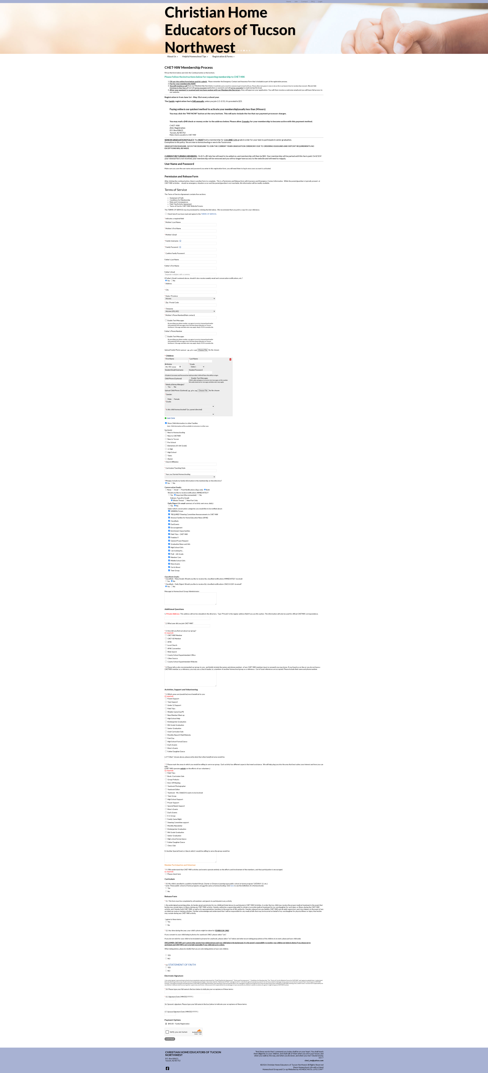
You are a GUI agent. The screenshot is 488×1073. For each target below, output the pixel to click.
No (175, 387)
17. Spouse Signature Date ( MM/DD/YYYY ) (181, 1012)
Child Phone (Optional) (173, 379)
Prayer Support (173, 803)
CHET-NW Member (174, 635)
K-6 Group (171, 816)
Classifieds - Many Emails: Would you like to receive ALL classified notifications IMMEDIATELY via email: (204, 579)
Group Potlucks (173, 780)
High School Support (175, 799)
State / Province (172, 296)
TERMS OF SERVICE (208, 214)
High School (171, 452)
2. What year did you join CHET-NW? (179, 623)
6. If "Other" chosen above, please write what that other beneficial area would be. (195, 757)
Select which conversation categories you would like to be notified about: (195, 509)
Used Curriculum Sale (175, 732)
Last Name (194, 359)
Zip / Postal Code (172, 302)
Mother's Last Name (173, 222)
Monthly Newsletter (174, 826)
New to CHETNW (174, 436)
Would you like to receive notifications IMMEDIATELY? (188, 493)
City (167, 290)
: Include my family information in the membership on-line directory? (194, 481)
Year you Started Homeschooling (178, 474)
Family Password (172, 247)
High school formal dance (176, 839)
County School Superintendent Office (181, 655)
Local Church (172, 645)
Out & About (175, 567)
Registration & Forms (223, 56)
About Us (172, 56)
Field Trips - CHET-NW (179, 534)
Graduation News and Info (180, 544)
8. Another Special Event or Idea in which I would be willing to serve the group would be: (197, 851)
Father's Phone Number (173, 331)
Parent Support (173, 699)
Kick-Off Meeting (173, 783)
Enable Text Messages (190, 323)
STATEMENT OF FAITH (182, 964)
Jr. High (170, 449)
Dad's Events (172, 745)
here (232, 886)
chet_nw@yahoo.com (314, 1060)
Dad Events (175, 524)
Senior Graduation (174, 728)
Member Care (176, 557)
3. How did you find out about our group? (180, 632)
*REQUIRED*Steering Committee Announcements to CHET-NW (194, 514)
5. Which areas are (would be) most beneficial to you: (185, 695)
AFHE (169, 642)
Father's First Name (172, 266)
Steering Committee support (178, 822)
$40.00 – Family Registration (178, 1024)
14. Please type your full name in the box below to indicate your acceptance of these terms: (199, 989)
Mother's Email (171, 235)
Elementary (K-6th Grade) (177, 446)
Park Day (170, 738)
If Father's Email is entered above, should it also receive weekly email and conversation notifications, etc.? (204, 278)
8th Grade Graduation (175, 725)
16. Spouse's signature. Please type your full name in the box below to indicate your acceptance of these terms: (206, 1004)
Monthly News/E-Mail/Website (179, 735)
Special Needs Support (176, 806)
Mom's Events (172, 748)
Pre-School (171, 442)
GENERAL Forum (177, 511)
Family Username (172, 241)
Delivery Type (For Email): (179, 498)
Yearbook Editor (173, 789)
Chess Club (171, 846)
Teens (169, 456)
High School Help (173, 718)
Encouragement (176, 528)
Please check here (174, 874)
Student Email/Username (174, 370)
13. (181, 964)
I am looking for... (177, 551)
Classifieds (175, 521)
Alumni (170, 459)
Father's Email (170, 272)
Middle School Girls (178, 561)
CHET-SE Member (174, 639)
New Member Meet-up (176, 715)
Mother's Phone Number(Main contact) (180, 315)
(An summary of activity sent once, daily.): (191, 503)
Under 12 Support (174, 705)
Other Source (172, 658)
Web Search (172, 652)
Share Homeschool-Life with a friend (308, 1067)
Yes (169, 387)
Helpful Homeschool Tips (195, 56)
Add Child (171, 418)
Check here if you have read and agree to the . (192, 214)
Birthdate (168, 364)
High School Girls (177, 547)
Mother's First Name (173, 228)
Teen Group (175, 571)
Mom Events (175, 564)
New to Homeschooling (176, 432)
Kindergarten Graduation (176, 722)
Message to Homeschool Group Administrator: (182, 591)
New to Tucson (173, 439)
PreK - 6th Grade (177, 554)
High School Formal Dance (177, 742)
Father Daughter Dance (176, 751)
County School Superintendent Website (182, 662)
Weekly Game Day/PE (175, 712)
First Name (170, 359)
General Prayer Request (179, 541)
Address (169, 284)
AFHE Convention (174, 648)
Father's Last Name (172, 260)
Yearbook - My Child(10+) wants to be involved (185, 793)
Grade (192, 364)
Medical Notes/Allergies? (175, 384)
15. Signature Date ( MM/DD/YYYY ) (179, 997)
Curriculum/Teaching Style (175, 468)
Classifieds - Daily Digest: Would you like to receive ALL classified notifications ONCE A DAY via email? (204, 584)
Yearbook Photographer (176, 786)
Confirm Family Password (175, 253)
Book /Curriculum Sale (175, 776)
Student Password (196, 370)
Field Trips (171, 709)
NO (169, 959)
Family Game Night (174, 819)
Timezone (169, 309)
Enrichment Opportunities (180, 531)
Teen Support (172, 702)
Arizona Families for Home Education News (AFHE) (189, 518)
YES (169, 955)
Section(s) (168, 430)
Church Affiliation (172, 462)
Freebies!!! (175, 537)
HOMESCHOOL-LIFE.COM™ (311, 1069)
